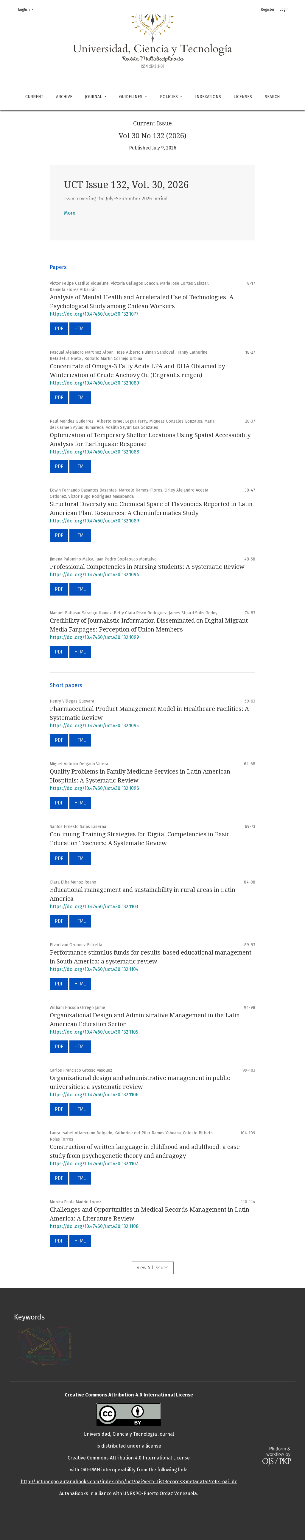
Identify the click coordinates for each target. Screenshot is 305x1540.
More (69, 213)
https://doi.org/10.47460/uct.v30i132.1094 (94, 574)
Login (284, 9)
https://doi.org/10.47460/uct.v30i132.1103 (94, 906)
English (27, 9)
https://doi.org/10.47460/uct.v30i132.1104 (94, 969)
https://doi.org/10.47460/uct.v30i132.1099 (94, 637)
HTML (80, 328)
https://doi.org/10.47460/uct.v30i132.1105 (94, 1032)
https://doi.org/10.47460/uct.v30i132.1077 (94, 314)
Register (267, 9)
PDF (59, 328)
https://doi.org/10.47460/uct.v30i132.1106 (94, 1094)
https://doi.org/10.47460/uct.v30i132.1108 (94, 1226)
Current (34, 96)
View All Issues (153, 1267)
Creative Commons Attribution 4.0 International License (129, 1458)
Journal (94, 96)
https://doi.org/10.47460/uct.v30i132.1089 (94, 521)
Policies (169, 96)
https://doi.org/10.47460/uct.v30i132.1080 (94, 383)
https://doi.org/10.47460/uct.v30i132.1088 (94, 452)
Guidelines (131, 96)
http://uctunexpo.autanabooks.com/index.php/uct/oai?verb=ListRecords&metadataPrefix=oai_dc (129, 1481)
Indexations (208, 96)
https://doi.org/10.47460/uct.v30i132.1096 (94, 788)
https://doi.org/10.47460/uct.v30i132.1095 (94, 725)
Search (272, 96)
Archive (64, 96)
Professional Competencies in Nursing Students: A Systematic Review (147, 566)
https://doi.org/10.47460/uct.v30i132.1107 (94, 1163)
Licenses (243, 96)
